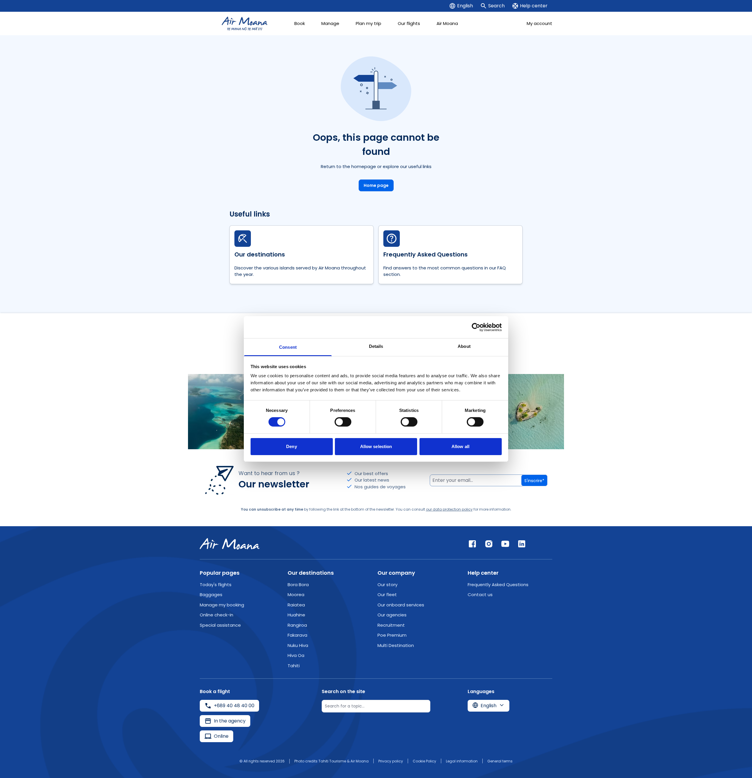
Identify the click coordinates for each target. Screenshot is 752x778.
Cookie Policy (424, 761)
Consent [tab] (288, 347)
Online (221, 736)
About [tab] (464, 346)
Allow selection (376, 446)
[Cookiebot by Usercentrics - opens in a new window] (476, 327)
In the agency (230, 720)
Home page (376, 185)
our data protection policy (449, 509)
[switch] (343, 422)
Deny (291, 446)
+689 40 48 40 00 (234, 705)
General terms (500, 761)
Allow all (460, 446)
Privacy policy (390, 761)
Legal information (462, 761)
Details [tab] (376, 346)
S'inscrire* (534, 481)
